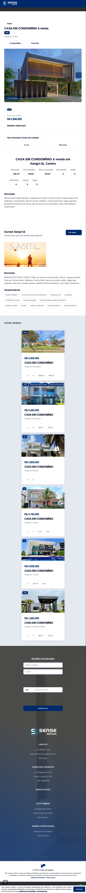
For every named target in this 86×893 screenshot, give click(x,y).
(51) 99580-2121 (43, 750)
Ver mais (72, 232)
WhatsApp (63, 145)
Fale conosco (43, 817)
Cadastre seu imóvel (43, 809)
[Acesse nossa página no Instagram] (46, 795)
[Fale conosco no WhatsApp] (40, 795)
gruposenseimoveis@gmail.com (43, 754)
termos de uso (50, 877)
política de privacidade (38, 877)
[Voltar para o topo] (5, 882)
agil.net (50, 870)
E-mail (26, 145)
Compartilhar (15, 43)
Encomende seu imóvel (43, 813)
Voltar (9, 24)
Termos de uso (43, 836)
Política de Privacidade (43, 832)
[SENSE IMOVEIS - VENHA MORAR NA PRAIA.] (43, 731)
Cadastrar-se (43, 708)
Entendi (79, 889)
